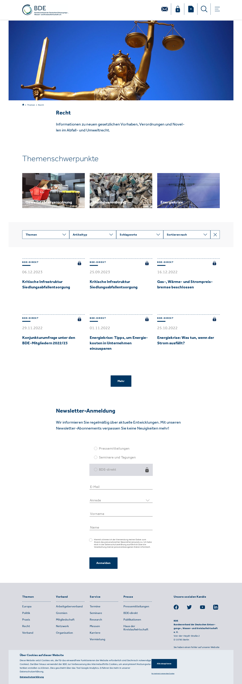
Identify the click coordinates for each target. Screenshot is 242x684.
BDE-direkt (107, 469)
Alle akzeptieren (164, 663)
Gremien (61, 613)
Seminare (96, 613)
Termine (95, 606)
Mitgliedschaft (65, 619)
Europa (26, 606)
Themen (31, 105)
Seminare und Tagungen (117, 457)
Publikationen (132, 619)
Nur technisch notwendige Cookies (162, 673)
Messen (95, 626)
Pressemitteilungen (114, 448)
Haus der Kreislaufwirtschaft (135, 627)
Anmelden (103, 563)
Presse (128, 596)
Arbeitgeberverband (69, 606)
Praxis (26, 619)
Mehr (121, 381)
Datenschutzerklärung (32, 677)
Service (95, 596)
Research (96, 619)
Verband (62, 596)
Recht (41, 105)
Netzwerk (62, 626)
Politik (26, 613)
